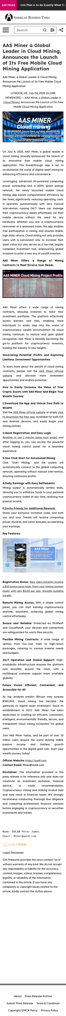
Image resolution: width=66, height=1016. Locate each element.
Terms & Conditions (48, 1003)
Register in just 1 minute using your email (30, 437)
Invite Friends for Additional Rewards (30, 508)
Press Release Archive (38, 996)
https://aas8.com (35, 760)
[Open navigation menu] (6, 30)
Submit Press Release (20, 1003)
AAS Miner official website (28, 412)
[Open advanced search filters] (52, 30)
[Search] (45, 30)
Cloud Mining (11, 102)
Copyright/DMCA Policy (22, 1010)
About (18, 996)
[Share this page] (61, 30)
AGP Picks (8, 5)
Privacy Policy (49, 1010)
